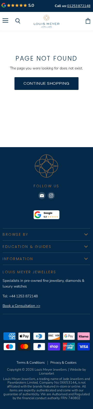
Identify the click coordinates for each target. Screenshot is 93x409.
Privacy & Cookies (63, 362)
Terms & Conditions (31, 362)
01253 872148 (78, 6)
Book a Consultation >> (21, 305)
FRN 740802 (70, 398)
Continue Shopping (47, 83)
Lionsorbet (46, 373)
